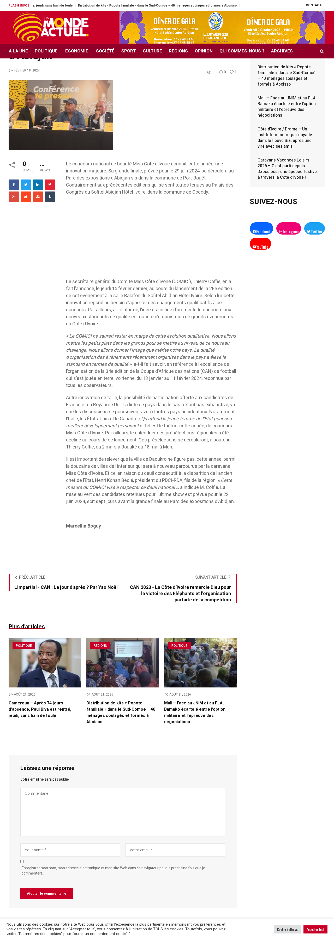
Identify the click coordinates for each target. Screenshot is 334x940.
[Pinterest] (50, 184)
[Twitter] (26, 184)
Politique (24, 645)
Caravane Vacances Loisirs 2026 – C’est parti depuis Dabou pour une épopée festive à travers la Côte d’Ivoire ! (287, 169)
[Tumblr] (50, 196)
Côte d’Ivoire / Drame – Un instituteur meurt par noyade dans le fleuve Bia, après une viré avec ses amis (285, 137)
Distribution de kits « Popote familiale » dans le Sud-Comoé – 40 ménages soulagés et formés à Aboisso (134, 5)
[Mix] (38, 196)
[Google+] (14, 196)
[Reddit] (26, 196)
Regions (100, 645)
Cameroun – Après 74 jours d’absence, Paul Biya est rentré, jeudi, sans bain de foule (40, 709)
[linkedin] (38, 184)
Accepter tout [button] (315, 929)
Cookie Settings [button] (287, 929)
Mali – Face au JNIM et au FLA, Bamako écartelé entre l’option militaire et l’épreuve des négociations (194, 712)
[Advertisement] (151, 239)
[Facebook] (14, 184)
